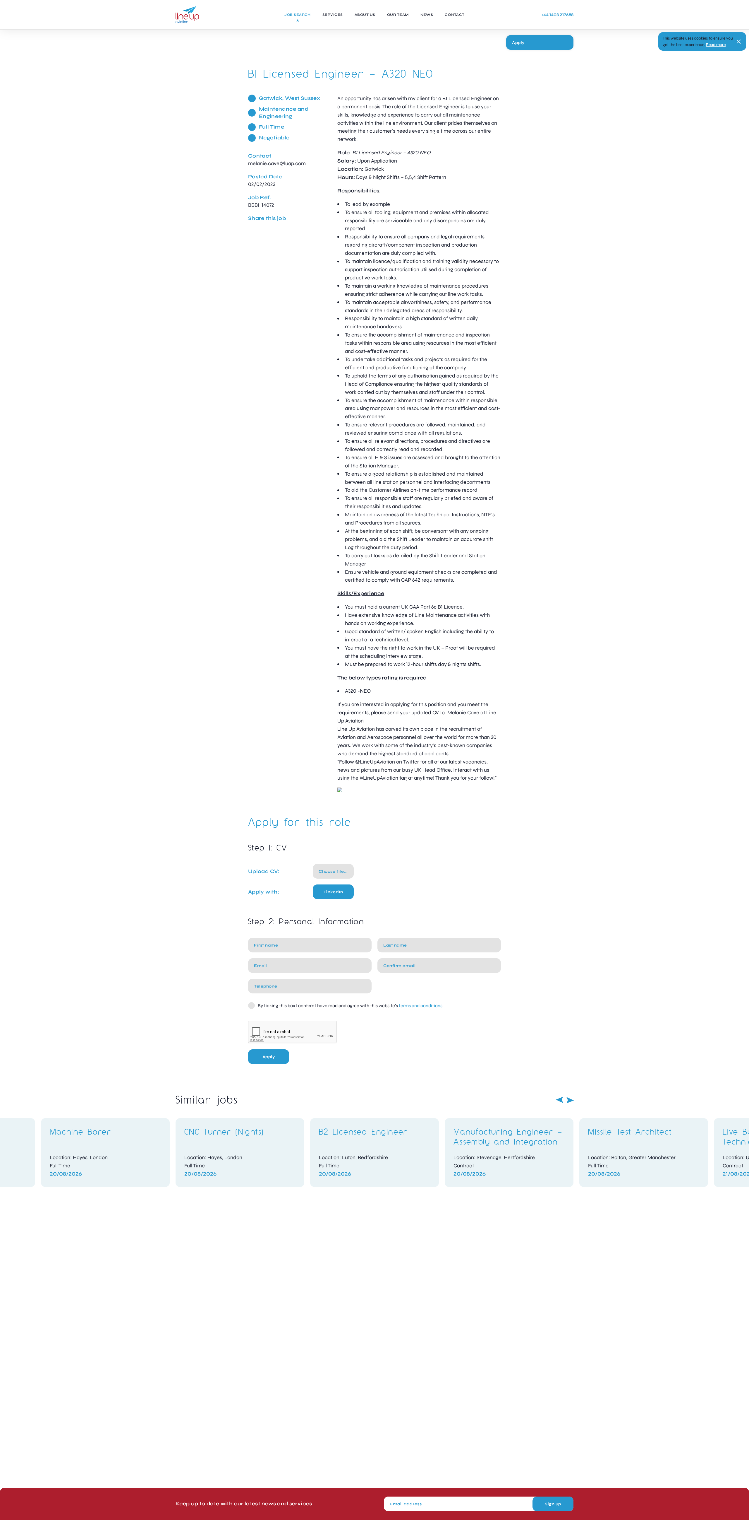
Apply (518, 42)
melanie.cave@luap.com (277, 163)
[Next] (570, 1100)
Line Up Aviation (187, 14)
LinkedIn (333, 891)
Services (332, 15)
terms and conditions (420, 1005)
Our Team (398, 15)
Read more (716, 44)
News (426, 15)
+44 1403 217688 (557, 14)
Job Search (297, 15)
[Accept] (738, 41)
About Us (365, 15)
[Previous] (559, 1100)
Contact (454, 15)
